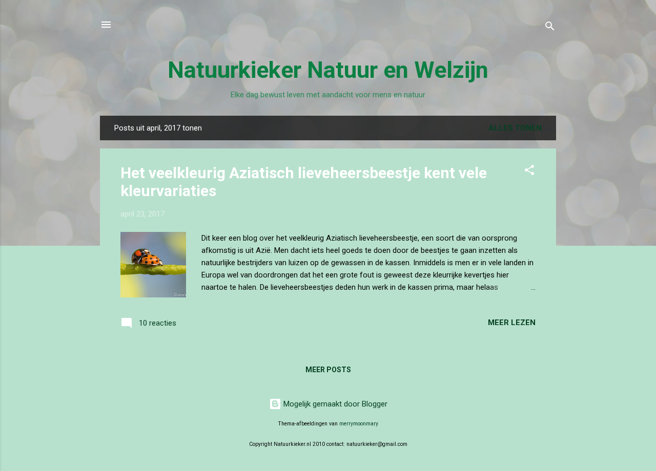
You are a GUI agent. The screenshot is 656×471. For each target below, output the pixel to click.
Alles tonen (515, 128)
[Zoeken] (550, 28)
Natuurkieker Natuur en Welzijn (328, 69)
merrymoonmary (358, 423)
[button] (529, 172)
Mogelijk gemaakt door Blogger (334, 404)
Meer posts (328, 370)
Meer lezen (512, 322)
